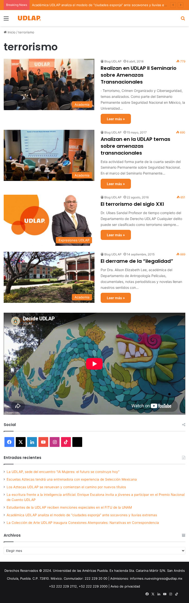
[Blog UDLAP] (29, 18)
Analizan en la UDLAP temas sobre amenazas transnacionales (135, 146)
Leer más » (116, 119)
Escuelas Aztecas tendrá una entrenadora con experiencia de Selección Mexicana (72, 479)
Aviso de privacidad (125, 586)
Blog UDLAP (113, 61)
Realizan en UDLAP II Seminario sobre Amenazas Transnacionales (138, 75)
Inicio (11, 32)
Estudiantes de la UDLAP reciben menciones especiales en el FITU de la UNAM (69, 507)
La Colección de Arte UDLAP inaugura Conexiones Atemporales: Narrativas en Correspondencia (83, 523)
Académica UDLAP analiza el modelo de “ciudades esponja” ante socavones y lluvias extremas (104, 5)
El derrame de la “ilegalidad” (137, 261)
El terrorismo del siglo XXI (132, 204)
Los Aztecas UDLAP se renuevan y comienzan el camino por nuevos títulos (66, 487)
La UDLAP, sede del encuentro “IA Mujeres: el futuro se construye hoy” (63, 472)
